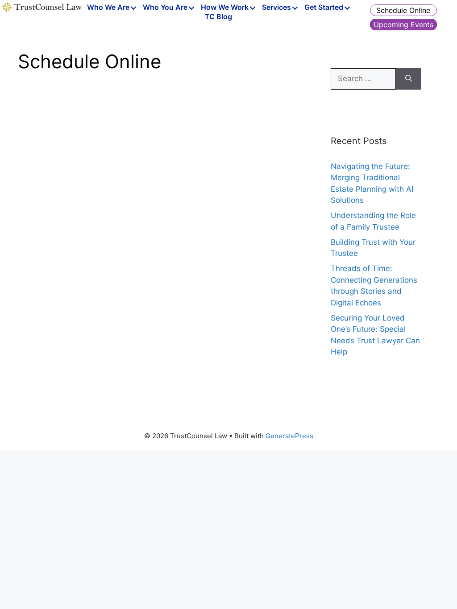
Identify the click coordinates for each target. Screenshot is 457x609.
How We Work (225, 8)
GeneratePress (289, 436)
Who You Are (165, 8)
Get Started (323, 8)
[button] (133, 8)
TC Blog (218, 17)
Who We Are (108, 8)
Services (276, 8)
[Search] (408, 79)
